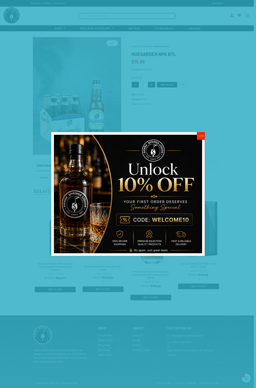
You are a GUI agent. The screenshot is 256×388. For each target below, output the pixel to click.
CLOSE (201, 136)
